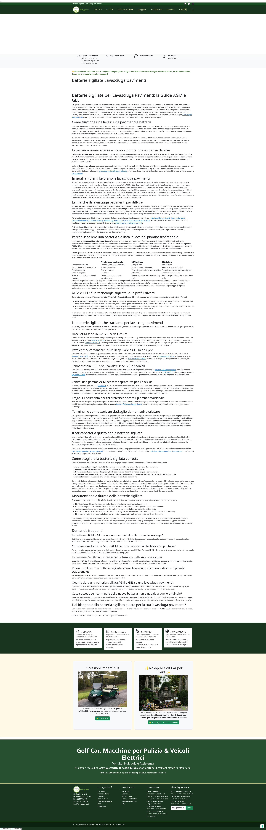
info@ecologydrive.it (81, 804)
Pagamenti (126, 791)
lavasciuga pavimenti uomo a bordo (113, 171)
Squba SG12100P (78, 375)
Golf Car (97, 9)
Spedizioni (126, 794)
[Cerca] (185, 4)
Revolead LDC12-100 (166, 356)
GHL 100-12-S (168, 372)
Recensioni (102, 806)
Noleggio (141, 9)
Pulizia (108, 9)
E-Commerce (156, 9)
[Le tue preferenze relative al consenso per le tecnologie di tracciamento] (262, 826)
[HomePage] (81, 9)
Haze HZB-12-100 (97, 340)
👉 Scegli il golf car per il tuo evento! (163, 722)
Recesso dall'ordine (129, 799)
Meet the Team (103, 794)
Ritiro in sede (127, 796)
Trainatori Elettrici (125, 9)
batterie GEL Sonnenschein (165, 370)
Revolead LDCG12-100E (137, 359)
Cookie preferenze (105, 801)
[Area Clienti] (189, 4)
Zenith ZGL (102, 386)
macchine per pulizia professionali (128, 223)
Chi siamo (101, 791)
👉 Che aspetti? (102, 718)
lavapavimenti (77, 173)
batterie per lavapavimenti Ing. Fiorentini (105, 220)
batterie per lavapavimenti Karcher (136, 220)
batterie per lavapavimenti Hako (162, 218)
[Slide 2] (134, 51)
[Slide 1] (131, 51)
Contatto (170, 9)
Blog (99, 804)
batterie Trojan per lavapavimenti (129, 404)
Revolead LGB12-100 (80, 356)
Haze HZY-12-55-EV (92, 343)
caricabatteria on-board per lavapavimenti (166, 451)
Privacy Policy (103, 799)
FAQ (123, 804)
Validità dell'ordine (129, 801)
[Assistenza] (193, 4)
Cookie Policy (17, 828)
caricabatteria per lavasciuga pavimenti (87, 451)
